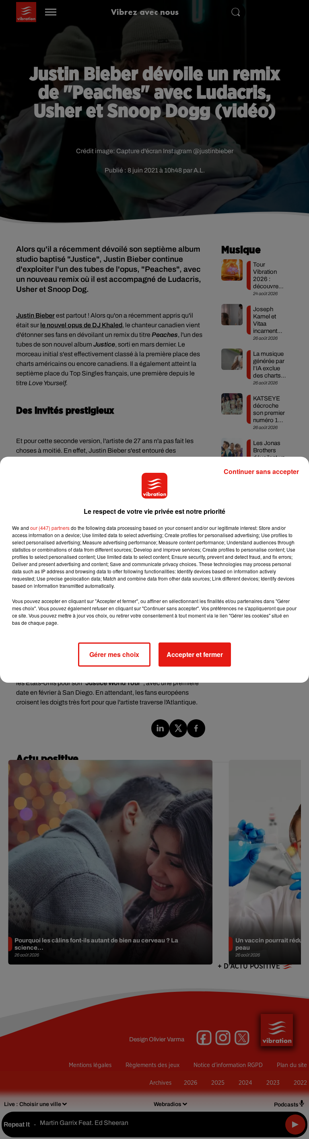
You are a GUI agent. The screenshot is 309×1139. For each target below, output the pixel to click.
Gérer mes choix (114, 654)
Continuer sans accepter (261, 471)
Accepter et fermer (195, 654)
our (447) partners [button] (50, 527)
